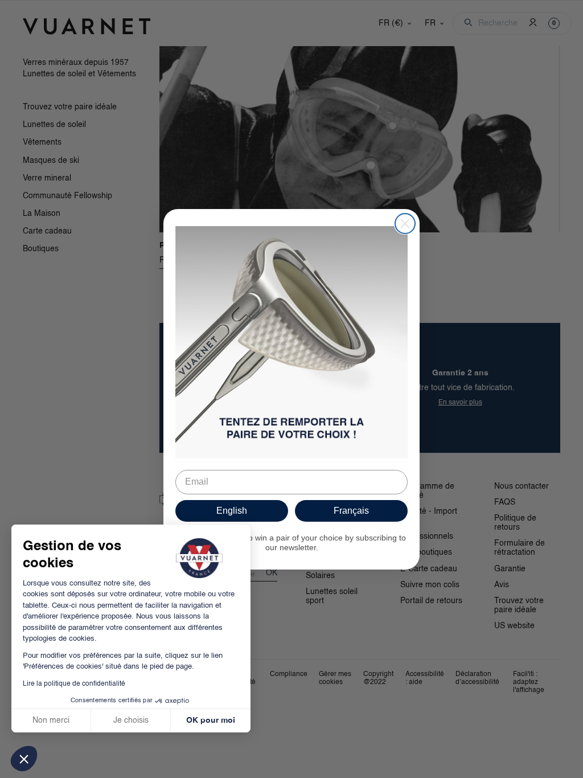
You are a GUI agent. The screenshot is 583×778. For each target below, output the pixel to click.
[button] (24, 758)
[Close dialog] (405, 224)
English (231, 510)
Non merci (50, 720)
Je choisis (131, 720)
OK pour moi (210, 720)
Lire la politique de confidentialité (74, 684)
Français (351, 510)
